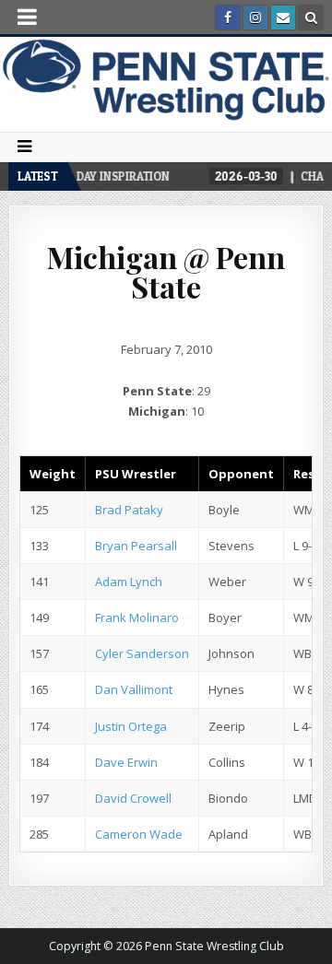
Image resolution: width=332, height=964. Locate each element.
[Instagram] (255, 17)
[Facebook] (228, 17)
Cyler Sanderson (142, 653)
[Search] (311, 17)
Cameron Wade (139, 834)
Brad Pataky (129, 509)
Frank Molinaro (137, 617)
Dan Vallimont (133, 689)
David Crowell (133, 798)
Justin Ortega (131, 726)
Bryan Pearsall (136, 545)
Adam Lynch (128, 581)
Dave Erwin (126, 762)
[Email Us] (283, 17)
